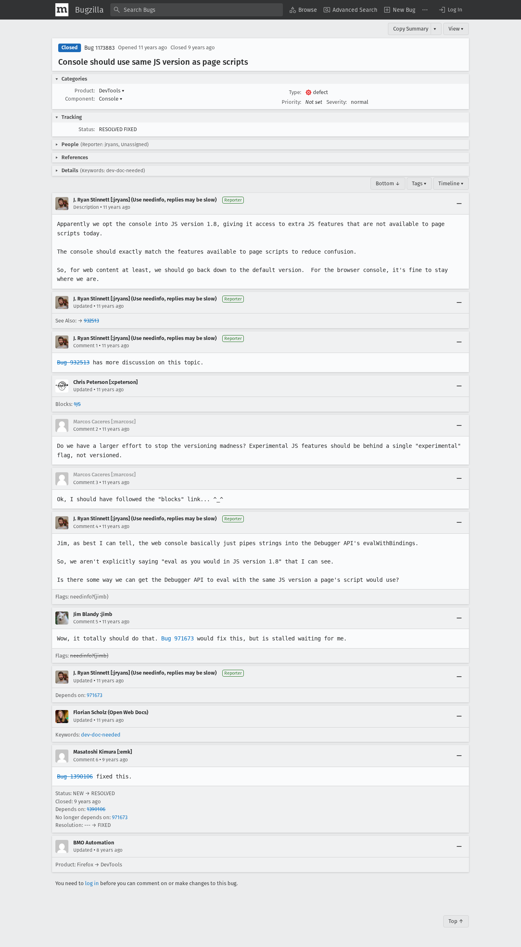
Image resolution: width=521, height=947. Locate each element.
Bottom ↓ (388, 183)
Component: (80, 99)
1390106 (96, 809)
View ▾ (456, 29)
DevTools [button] (112, 91)
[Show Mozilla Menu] (61, 9)
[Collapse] (459, 203)
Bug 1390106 (75, 776)
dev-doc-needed (100, 735)
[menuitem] (303, 9)
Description (86, 207)
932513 (91, 321)
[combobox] (196, 9)
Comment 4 (85, 526)
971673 (94, 695)
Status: (87, 129)
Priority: (291, 102)
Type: (295, 92)
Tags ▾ (419, 183)
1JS (77, 404)
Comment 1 (85, 346)
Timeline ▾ (451, 183)
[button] (450, 9)
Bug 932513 (73, 362)
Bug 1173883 (99, 47)
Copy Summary (410, 29)
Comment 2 (85, 429)
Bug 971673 (177, 638)
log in (92, 883)
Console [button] (111, 99)
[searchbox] (196, 9)
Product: (84, 91)
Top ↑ (456, 921)
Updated (82, 306)
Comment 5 (85, 622)
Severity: (336, 102)
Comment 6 (85, 760)
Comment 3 (85, 482)
